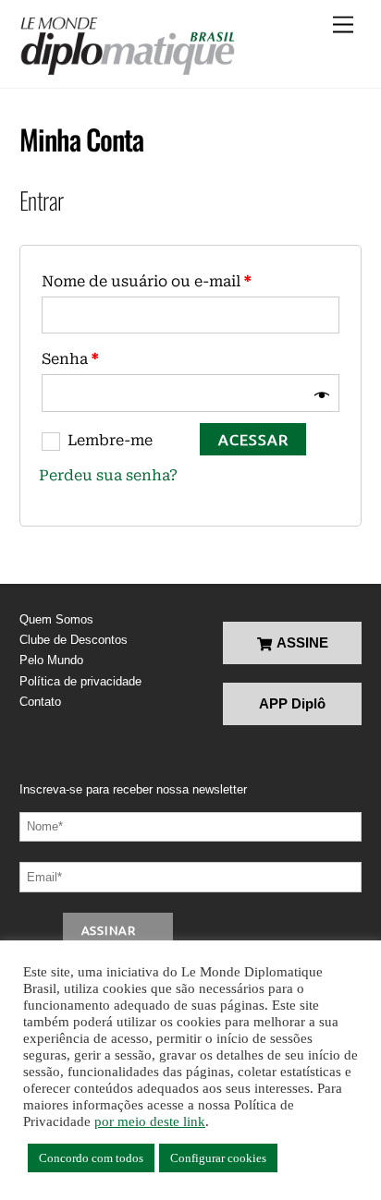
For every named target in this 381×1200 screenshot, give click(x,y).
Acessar (253, 439)
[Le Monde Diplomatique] (127, 46)
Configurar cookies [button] (218, 1158)
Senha (70, 359)
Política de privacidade (80, 681)
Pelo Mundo (51, 660)
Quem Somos (56, 619)
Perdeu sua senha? (108, 475)
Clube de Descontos (73, 640)
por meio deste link (149, 1121)
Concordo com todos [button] (91, 1158)
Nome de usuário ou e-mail (146, 281)
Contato (40, 702)
